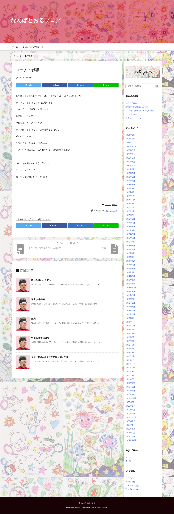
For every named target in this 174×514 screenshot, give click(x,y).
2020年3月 (130, 165)
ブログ (29, 56)
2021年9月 (130, 135)
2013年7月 (130, 299)
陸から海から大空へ (41, 280)
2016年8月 (130, 222)
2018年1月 (130, 192)
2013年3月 (130, 314)
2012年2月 (130, 356)
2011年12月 (130, 360)
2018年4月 (130, 181)
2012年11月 (130, 322)
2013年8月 (130, 295)
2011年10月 (130, 368)
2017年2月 (130, 215)
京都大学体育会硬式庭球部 (136, 106)
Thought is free (102, 507)
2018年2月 (130, 188)
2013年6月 (130, 303)
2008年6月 (130, 425)
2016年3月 (130, 226)
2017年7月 (130, 207)
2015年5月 (130, 245)
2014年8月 (130, 268)
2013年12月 (130, 280)
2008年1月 (130, 436)
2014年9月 (130, 264)
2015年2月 (130, 253)
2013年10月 (130, 287)
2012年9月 (130, 329)
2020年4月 (130, 161)
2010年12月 (130, 383)
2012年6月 (130, 341)
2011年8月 (130, 375)
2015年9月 (130, 234)
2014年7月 (130, 272)
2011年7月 (130, 379)
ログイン (129, 478)
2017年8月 (130, 203)
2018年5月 (130, 177)
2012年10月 (130, 326)
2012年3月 (130, 352)
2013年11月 (130, 284)
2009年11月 (130, 398)
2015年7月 (130, 242)
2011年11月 (130, 364)
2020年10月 (130, 146)
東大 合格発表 (38, 299)
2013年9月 (130, 291)
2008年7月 (130, 421)
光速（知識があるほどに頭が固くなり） (50, 357)
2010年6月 (130, 387)
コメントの (132, 485)
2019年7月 (130, 169)
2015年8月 (130, 238)
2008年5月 (130, 429)
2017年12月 (130, 196)
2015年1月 (130, 257)
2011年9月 (130, 371)
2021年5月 (130, 139)
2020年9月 (130, 150)
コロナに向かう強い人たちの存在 (139, 110)
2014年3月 (130, 276)
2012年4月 (130, 348)
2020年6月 (130, 154)
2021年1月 (130, 142)
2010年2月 (130, 394)
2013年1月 (130, 318)
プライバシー (131, 114)
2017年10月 (130, 200)
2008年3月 (130, 432)
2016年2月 (130, 230)
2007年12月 (130, 440)
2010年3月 (130, 390)
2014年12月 (130, 261)
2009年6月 (130, 410)
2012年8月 (130, 333)
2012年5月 (130, 345)
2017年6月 (130, 211)
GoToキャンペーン (133, 118)
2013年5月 (130, 306)
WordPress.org (132, 489)
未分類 (114, 204)
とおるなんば (111, 210)
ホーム (18, 56)
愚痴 (33, 318)
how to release (131, 103)
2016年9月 (130, 219)
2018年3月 (130, 184)
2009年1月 (130, 413)
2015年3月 (130, 249)
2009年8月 (130, 406)
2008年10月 (130, 417)
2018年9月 (130, 173)
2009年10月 (130, 402)
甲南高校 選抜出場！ (41, 337)
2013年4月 (130, 310)
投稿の (130, 481)
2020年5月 (130, 158)
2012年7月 (130, 337)
